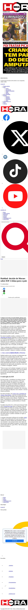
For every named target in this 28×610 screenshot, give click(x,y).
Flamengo (8, 97)
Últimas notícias (6, 86)
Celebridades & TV (7, 218)
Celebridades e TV (7, 101)
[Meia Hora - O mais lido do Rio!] (14, 112)
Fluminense (8, 99)
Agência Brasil (5, 284)
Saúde (7, 92)
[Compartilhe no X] (4, 291)
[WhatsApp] (4, 293)
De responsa (8, 89)
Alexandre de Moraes (6, 337)
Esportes (5, 95)
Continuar (14, 541)
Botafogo (8, 96)
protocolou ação (8, 406)
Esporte (4, 499)
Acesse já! (3, 84)
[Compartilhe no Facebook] (4, 289)
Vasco (7, 100)
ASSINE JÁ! (3, 210)
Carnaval (5, 103)
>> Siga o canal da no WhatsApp (13, 352)
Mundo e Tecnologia (10, 90)
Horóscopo (5, 214)
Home (4, 102)
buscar (3, 256)
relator (25, 417)
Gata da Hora (6, 219)
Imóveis (7, 93)
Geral (4, 87)
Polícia (7, 88)
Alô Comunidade (6, 94)
